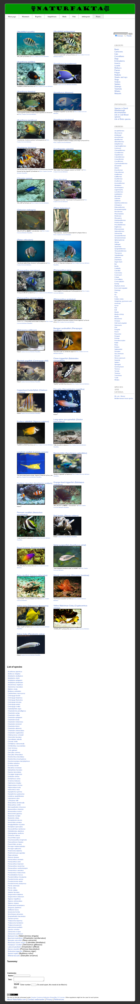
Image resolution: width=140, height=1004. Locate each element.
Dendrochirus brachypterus (17, 759)
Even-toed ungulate (120, 288)
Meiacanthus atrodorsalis (16, 803)
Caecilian (117, 270)
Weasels (117, 93)
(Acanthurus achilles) (26, 62)
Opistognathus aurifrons (16, 833)
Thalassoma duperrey (15, 921)
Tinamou (117, 373)
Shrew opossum (119, 358)
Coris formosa (12, 748)
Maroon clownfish (13, 949)
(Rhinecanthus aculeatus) (64, 299)
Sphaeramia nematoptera (16, 905)
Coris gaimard (12, 750)
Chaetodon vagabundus (16, 733)
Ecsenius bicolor (13, 765)
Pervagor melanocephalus (16, 846)
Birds (64, 16)
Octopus (117, 321)
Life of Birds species (122, 119)
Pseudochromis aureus (15, 879)
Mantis (116, 312)
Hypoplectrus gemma (15, 792)
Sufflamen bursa (13, 910)
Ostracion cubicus (14, 835)
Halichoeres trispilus (14, 783)
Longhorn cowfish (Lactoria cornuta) (32, 452)
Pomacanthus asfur (14, 862)
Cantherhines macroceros (16, 693)
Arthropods (86, 16)
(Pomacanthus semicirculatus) (30, 298)
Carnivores (118, 52)
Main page (12, 16)
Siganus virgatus (13, 903)
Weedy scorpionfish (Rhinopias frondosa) (71, 575)
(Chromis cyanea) (24, 178)
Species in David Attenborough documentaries (121, 110)
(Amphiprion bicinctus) (26, 147)
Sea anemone (119, 353)
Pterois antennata (13, 886)
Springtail (117, 364)
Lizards (117, 66)
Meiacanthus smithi (14, 805)
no (134, 13)
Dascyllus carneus (14, 752)
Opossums (118, 325)
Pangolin (117, 329)
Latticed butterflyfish (14, 947)
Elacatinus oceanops (15, 768)
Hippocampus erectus (15, 785)
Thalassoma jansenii (14, 925)
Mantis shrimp (119, 314)
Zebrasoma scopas (14, 931)
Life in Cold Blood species (121, 116)
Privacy (49, 999)
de (131, 13)
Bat (115, 264)
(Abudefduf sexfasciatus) (64, 31)
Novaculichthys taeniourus (16, 829)
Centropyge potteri (14, 704)
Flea (115, 292)
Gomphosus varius (14, 778)
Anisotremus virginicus (15, 684)
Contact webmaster (36, 999)
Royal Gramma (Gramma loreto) (31, 547)
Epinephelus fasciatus (15, 770)
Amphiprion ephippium (15, 680)
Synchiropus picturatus (15, 914)
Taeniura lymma (13, 918)
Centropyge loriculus (14, 702)
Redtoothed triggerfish (15, 951)
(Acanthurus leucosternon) (64, 63)
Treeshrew (118, 375)
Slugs (116, 80)
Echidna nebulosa (14, 763)
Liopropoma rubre (14, 798)
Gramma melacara (14, 781)
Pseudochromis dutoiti (15, 881)
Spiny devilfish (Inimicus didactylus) (32, 575)
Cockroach (118, 275)
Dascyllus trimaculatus (15, 754)
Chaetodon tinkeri (13, 726)
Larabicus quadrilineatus (16, 796)
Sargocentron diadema (15, 894)
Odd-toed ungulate (120, 323)
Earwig (116, 283)
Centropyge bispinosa (15, 698)
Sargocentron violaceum (16, 896)
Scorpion (117, 351)
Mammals (25, 16)
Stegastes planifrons (14, 907)
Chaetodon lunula (13, 719)
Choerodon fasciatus (15, 737)
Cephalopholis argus (14, 709)
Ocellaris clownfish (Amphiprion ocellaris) (34, 483)
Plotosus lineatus (13, 857)
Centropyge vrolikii (14, 706)
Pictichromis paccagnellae (16, 853)
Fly (115, 294)
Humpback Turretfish (15, 945)
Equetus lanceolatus (14, 772)
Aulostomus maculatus (15, 687)
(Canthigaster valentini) (63, 149)
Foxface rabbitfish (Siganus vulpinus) (33, 421)
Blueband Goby (13, 936)
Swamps (117, 86)
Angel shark (118, 262)
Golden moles (119, 299)
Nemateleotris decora (15, 820)
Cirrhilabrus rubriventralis (16, 743)
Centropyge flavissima (15, 700)
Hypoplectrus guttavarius (16, 794)
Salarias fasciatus (14, 892)
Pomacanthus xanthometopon (18, 868)
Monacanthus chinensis (16, 809)
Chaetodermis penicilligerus (17, 711)
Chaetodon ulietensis (15, 728)
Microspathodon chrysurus (17, 807)
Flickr (32, 56)
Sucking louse (119, 367)
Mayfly (116, 316)
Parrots (117, 70)
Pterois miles (12, 888)
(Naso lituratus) (60, 179)
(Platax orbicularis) (25, 240)
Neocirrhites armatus (15, 822)
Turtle (116, 377)
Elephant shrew (119, 286)
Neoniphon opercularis (15, 827)
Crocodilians (119, 56)
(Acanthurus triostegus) (63, 119)
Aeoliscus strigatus (14, 674)
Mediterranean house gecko (123, 398)
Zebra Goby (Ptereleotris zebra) (31, 634)
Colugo (116, 277)
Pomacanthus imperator (16, 864)
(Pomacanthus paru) (62, 270)
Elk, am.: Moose (119, 396)
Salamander (118, 349)
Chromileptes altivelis (15, 739)
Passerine (117, 334)
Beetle (116, 266)
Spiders (117, 84)
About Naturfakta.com (16, 999)
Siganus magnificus (14, 899)
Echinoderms (119, 61)
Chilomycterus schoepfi (15, 735)
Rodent (116, 347)
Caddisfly (117, 268)
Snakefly (117, 360)
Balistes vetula (12, 689)
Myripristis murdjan (14, 816)
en (128, 13)
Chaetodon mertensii (14, 724)
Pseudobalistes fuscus (15, 875)
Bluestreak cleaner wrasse (17, 942)
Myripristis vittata (13, 818)
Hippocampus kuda (14, 787)
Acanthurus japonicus (15, 671)
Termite (116, 371)
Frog (116, 297)
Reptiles (38, 16)
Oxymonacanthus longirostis (17, 840)
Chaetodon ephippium (15, 717)
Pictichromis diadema (15, 851)
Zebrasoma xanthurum (15, 934)
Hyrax (116, 305)
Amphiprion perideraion (15, 682)
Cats (116, 54)
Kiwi (115, 308)
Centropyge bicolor (14, 695)
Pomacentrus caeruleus (16, 870)
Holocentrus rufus (14, 789)
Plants (98, 16)
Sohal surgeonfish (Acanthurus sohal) (69, 545)
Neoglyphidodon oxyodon (16, 824)
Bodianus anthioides (14, 691)
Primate (116, 338)
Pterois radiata (12, 890)
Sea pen (117, 356)
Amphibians (51, 16)
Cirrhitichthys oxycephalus (16, 746)
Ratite (116, 342)
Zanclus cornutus (13, 929)
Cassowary (118, 273)
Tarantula (118, 89)
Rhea (116, 345)
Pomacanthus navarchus (16, 866)
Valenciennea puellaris (15, 927)
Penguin (117, 336)
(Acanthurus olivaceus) (63, 92)
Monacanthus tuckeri (15, 811)
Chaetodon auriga (14, 713)
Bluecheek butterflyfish (15, 938)
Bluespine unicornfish (15, 940)
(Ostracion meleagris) (26, 210)
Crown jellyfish (119, 281)
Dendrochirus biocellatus (16, 757)
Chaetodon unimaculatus (16, 730)
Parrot (116, 332)
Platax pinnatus (13, 855)
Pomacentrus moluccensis (16, 872)
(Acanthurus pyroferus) (27, 120)
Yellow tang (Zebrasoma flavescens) (32, 606)
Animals (120, 36)
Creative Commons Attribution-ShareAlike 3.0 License (48, 997)
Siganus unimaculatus (15, 901)
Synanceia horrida (14, 912)
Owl (115, 327)
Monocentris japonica (15, 813)
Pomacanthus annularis (15, 859)
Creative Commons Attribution (41, 56)
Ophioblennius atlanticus (16, 831)
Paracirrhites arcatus (15, 844)
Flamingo (117, 290)
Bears (116, 49)
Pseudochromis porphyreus (17, 883)
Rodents (117, 75)
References (59, 999)
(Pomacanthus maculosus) (28, 270)
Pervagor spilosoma (14, 848)
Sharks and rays (120, 77)
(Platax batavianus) (61, 208)
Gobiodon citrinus (13, 776)
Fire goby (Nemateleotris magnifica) (68, 389)
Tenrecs (117, 369)
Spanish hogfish (13, 953)
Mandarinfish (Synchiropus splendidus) (70, 453)
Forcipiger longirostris (15, 774)
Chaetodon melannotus (15, 722)
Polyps (117, 73)
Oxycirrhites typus (14, 837)
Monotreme (118, 318)
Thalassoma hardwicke (15, 923)
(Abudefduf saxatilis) (26, 32)
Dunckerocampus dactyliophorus (19, 761)
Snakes (117, 82)
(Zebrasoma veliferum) (27, 330)
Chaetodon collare (14, 715)
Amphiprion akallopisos (15, 676)
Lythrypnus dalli (13, 800)
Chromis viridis (13, 741)
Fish (74, 16)
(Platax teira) (59, 240)
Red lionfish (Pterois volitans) (66, 515)
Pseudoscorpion (119, 340)
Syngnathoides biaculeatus (17, 916)
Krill (115, 310)
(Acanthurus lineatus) (26, 91)
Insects (117, 63)
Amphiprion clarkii (13, 678)
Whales (117, 91)
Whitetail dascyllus (14, 955)
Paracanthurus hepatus (15, 842)
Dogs (116, 59)
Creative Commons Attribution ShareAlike (67, 84)
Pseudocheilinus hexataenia (17, 877)
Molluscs (118, 68)
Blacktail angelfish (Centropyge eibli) (32, 361)
